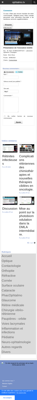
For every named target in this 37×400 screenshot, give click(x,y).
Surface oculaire (13, 285)
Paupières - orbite (14, 318)
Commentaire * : (8, 95)
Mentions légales (7, 383)
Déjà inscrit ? (7, 27)
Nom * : (6, 74)
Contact (4, 386)
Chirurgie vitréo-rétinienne (13, 311)
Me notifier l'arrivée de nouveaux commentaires (18, 117)
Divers (6, 352)
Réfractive (9, 275)
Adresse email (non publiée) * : (13, 81)
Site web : (7, 88)
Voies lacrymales (13, 323)
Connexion (7, 11)
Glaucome (9, 300)
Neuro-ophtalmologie (16, 342)
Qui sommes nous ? (8, 381)
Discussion (9, 208)
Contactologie (11, 265)
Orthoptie (8, 270)
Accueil (7, 256)
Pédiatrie (8, 337)
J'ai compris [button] (7, 398)
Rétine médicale (13, 305)
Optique (7, 261)
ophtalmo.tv (18, 2)
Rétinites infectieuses (9, 159)
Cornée (7, 280)
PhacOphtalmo (12, 295)
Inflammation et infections (12, 330)
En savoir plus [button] (21, 393)
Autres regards (12, 347)
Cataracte (8, 290)
